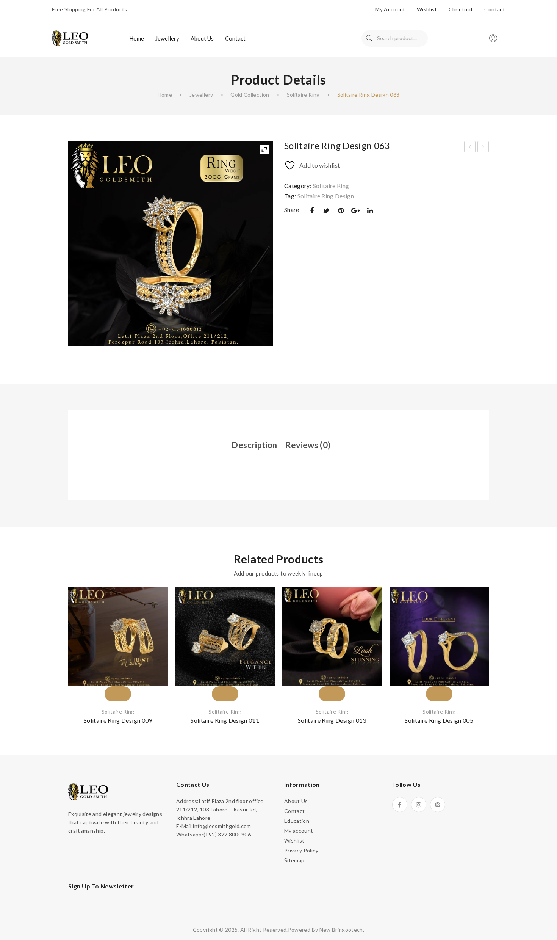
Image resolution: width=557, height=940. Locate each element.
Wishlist (427, 9)
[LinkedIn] (370, 210)
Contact (494, 9)
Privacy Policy (301, 850)
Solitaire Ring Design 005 (439, 720)
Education (296, 821)
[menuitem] (136, 38)
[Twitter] (326, 210)
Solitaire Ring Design (325, 195)
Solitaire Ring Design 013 (332, 720)
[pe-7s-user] (493, 40)
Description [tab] (254, 445)
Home (165, 94)
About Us (296, 801)
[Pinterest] (341, 210)
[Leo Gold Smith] (71, 38)
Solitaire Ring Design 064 (483, 147)
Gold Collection (249, 94)
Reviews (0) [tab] (308, 445)
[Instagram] (418, 804)
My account (390, 9)
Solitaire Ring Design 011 (225, 720)
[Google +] (355, 210)
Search (369, 38)
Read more (118, 680)
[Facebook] (312, 210)
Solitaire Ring (303, 94)
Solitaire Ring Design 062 (470, 147)
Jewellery (201, 94)
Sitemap (294, 860)
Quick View (152, 645)
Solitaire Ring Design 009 (118, 720)
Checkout (461, 9)
